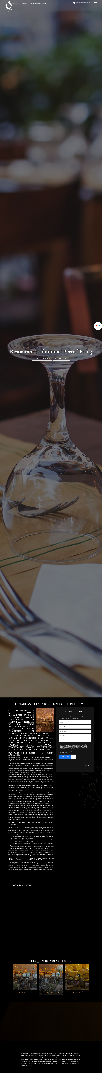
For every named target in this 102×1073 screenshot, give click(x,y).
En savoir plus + (17, 901)
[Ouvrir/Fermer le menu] (96, 3)
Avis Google (98, 326)
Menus (24, 3)
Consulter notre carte (42, 358)
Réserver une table (61, 358)
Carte (15, 3)
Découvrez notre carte (81, 1037)
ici (71, 752)
